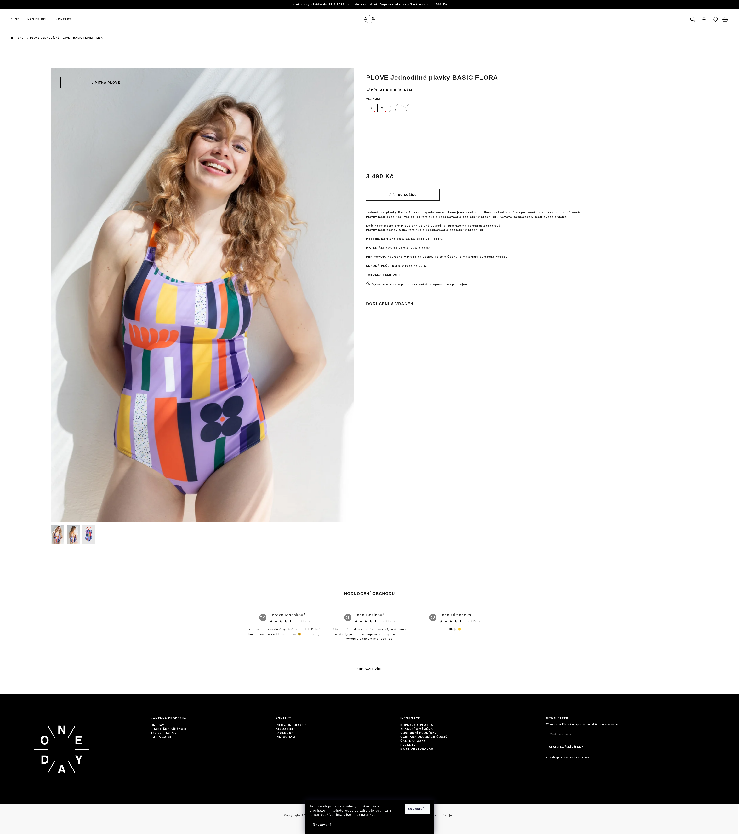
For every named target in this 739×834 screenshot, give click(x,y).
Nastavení (322, 824)
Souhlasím (417, 808)
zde (373, 814)
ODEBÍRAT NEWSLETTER (398, 435)
